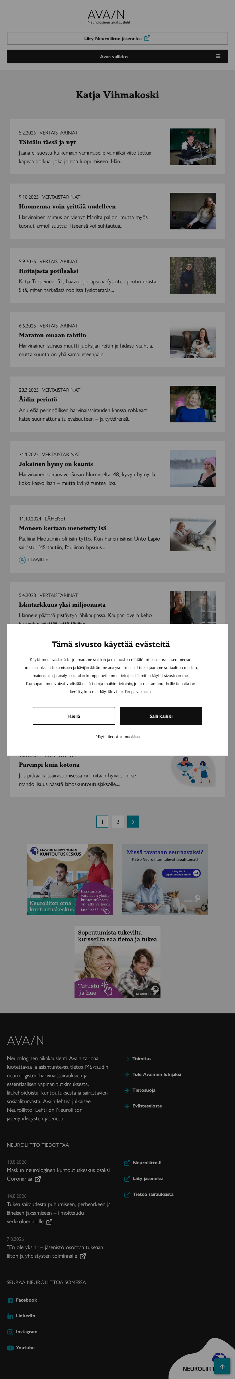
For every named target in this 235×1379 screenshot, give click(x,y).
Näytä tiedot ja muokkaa (117, 736)
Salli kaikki (161, 716)
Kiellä (74, 716)
